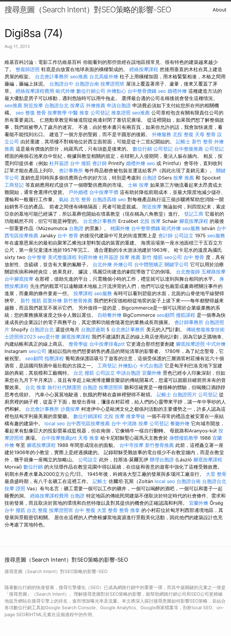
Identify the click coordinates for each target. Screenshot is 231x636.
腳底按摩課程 (193, 221)
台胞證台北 (57, 105)
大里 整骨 (216, 474)
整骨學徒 (78, 344)
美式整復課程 (62, 257)
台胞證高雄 (104, 199)
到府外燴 (87, 257)
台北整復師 (188, 272)
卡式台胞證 (151, 366)
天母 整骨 (205, 134)
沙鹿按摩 (70, 409)
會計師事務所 (188, 322)
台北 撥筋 (83, 373)
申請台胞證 (119, 105)
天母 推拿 (88, 438)
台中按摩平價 (103, 192)
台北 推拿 (35, 387)
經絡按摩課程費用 (35, 91)
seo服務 (191, 228)
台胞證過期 (93, 329)
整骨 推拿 (129, 510)
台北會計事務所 (52, 76)
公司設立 (183, 235)
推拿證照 (121, 113)
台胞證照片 (185, 394)
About (219, 10)
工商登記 (14, 185)
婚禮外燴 (177, 91)
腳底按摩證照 (190, 344)
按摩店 (77, 105)
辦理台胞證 (162, 460)
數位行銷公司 (90, 91)
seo (162, 91)
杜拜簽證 (59, 163)
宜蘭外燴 (151, 373)
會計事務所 (71, 170)
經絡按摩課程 (143, 69)
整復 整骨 (35, 113)
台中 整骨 (67, 235)
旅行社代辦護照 (64, 387)
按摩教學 (57, 113)
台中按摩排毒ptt (107, 344)
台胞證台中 (61, 84)
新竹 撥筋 (152, 257)
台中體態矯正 (148, 264)
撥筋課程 (185, 315)
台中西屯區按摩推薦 (88, 423)
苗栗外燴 (52, 301)
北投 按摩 (150, 221)
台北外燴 (102, 264)
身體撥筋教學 (183, 438)
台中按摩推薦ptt (59, 438)
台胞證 (149, 178)
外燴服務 (161, 134)
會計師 (99, 163)
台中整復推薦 (188, 149)
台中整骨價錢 (142, 91)
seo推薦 (79, 76)
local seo (55, 423)
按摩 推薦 (183, 178)
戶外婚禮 (78, 192)
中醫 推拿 (78, 113)
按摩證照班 (112, 84)
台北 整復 (37, 510)
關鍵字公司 (177, 264)
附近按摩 (33, 105)
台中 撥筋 (80, 163)
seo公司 (173, 257)
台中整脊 (36, 257)
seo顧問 (165, 315)
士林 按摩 (138, 185)
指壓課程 (54, 358)
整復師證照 (28, 69)
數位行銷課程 (87, 416)
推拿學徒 (135, 416)
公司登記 (100, 113)
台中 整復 (85, 510)
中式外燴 (216, 344)
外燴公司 (123, 264)
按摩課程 (83, 293)
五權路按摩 (214, 272)
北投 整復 (183, 134)
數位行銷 (142, 149)
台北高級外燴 (103, 76)
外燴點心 (116, 91)
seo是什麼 (48, 337)
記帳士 (183, 142)
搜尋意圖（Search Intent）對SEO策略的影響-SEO (88, 9)
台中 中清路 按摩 (129, 423)
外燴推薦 (95, 105)
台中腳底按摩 (19, 279)
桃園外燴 (120, 228)
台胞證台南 (87, 84)
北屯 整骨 (80, 199)
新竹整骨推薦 (77, 301)
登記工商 (193, 214)
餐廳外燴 (179, 423)
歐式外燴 (65, 91)
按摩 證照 (15, 488)
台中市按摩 (131, 445)
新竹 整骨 (202, 142)
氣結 (64, 199)
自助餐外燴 (109, 315)
